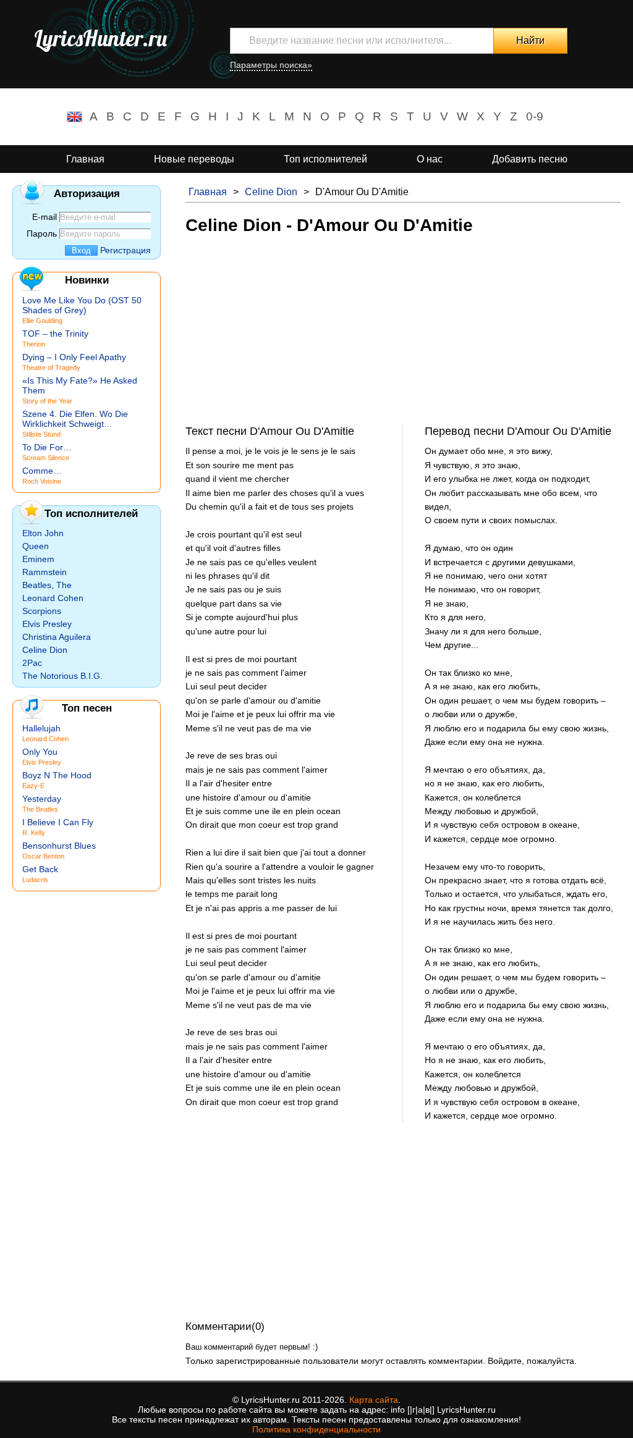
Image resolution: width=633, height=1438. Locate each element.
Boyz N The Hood (56, 775)
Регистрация (125, 250)
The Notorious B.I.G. (62, 676)
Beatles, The (47, 585)
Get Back (40, 869)
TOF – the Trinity (55, 333)
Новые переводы (194, 159)
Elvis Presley (47, 624)
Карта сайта (373, 1400)
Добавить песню (529, 159)
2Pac (32, 663)
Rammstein (44, 572)
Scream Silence (45, 457)
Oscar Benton (43, 856)
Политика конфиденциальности (316, 1429)
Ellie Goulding (42, 320)
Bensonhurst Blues (59, 846)
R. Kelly (33, 832)
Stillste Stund (41, 434)
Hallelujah (41, 728)
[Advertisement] (403, 337)
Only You (39, 752)
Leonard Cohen (52, 598)
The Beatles (40, 809)
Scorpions (41, 611)
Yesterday (41, 799)
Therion (33, 344)
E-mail (44, 217)
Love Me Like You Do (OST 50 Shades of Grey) (82, 305)
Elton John (43, 533)
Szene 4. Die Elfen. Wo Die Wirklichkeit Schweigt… (75, 419)
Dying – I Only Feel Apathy (74, 357)
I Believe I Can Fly (57, 822)
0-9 (534, 116)
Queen (35, 546)
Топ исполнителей (325, 159)
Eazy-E (33, 785)
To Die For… (47, 447)
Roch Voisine (41, 481)
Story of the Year (47, 401)
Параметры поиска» (271, 65)
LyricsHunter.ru (100, 38)
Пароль (42, 233)
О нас (430, 159)
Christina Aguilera (56, 637)
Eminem (38, 559)
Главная (85, 159)
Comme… (42, 471)
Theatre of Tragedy (51, 367)
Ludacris (35, 879)
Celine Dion (271, 192)
